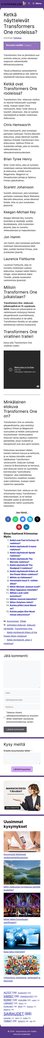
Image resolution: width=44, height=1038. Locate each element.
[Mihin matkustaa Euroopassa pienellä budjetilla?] (22, 873)
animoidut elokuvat (16, 625)
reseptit (9, 1010)
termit (10, 1021)
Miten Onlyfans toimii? (21, 602)
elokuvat (31, 625)
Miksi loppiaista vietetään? (24, 590)
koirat (10, 999)
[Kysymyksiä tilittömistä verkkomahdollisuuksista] (22, 842)
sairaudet (18, 1014)
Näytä (27, 45)
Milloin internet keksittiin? (23, 599)
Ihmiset (11, 996)
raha (22, 1006)
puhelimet (10, 1006)
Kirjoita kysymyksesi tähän (17, 751)
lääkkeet (11, 1003)
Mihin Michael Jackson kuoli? (25, 587)
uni (32, 1021)
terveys (23, 1021)
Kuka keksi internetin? (14, 952)
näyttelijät (8, 628)
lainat (35, 1000)
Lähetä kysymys (22, 769)
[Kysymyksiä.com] (13, 3)
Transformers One (23, 628)
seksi (18, 1018)
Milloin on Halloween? (21, 577)
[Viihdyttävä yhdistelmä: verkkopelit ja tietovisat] (22, 965)
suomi (27, 1018)
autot (10, 992)
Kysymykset (13, 621)
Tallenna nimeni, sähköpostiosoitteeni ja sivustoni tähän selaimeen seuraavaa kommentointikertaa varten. (22, 717)
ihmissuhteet (28, 996)
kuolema (24, 1000)
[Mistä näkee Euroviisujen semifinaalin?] (22, 905)
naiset (23, 1003)
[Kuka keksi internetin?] (22, 937)
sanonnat (9, 1018)
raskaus (31, 1006)
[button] (29, 3)
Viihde (23, 621)
